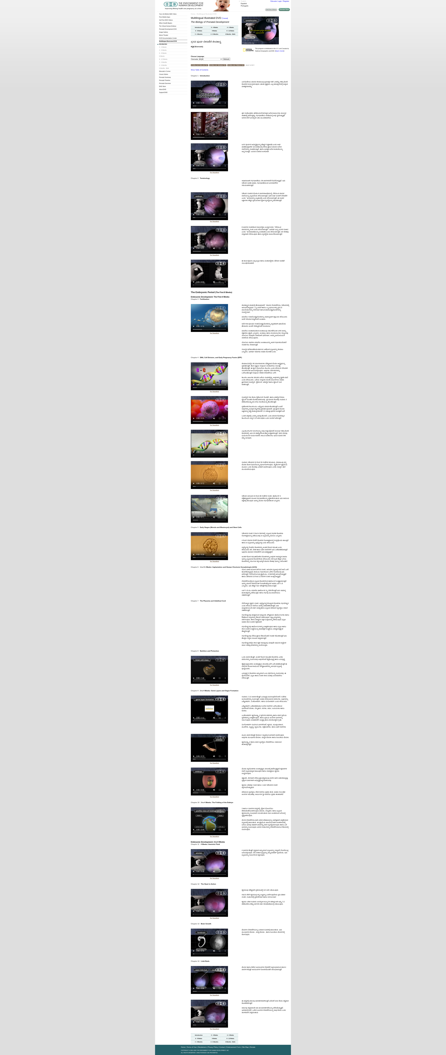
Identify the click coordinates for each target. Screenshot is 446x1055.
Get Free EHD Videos (166, 20)
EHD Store (162, 86)
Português (244, 6)
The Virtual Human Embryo (167, 26)
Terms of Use (192, 1047)
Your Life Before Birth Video (168, 14)
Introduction (163, 44)
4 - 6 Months (163, 65)
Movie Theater (163, 35)
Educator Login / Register (280, 1)
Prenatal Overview (165, 83)
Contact (222, 1047)
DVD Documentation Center (168, 38)
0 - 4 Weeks (163, 47)
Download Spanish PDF (218, 65)
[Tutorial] (225, 18)
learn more (280, 51)
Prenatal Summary (165, 77)
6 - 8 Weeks (163, 53)
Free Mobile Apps (164, 17)
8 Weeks (162, 56)
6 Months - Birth (164, 68)
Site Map (245, 1047)
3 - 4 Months (163, 62)
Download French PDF (236, 65)
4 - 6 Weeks (163, 50)
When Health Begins (165, 23)
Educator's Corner (165, 71)
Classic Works (163, 74)
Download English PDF (199, 65)
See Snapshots (214, 172)
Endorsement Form (233, 1047)
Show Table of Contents (199, 70)
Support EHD (163, 92)
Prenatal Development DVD (168, 29)
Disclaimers (202, 1047)
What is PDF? (250, 65)
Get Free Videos (271, 9)
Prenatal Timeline (164, 80)
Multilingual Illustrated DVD (168, 41)
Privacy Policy (213, 1047)
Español (244, 3)
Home (193, 14)
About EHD (162, 89)
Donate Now (284, 9)
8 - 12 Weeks (163, 59)
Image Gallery (163, 32)
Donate (252, 1047)
